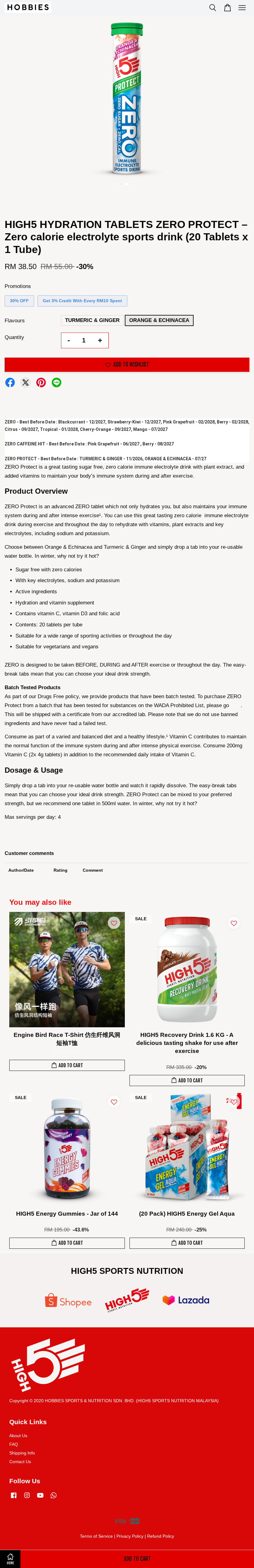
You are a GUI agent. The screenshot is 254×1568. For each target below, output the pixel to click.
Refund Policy (160, 1536)
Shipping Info (22, 1452)
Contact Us (20, 1461)
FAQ (13, 1444)
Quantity (14, 337)
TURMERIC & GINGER (92, 320)
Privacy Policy (129, 1536)
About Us (18, 1435)
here (235, 705)
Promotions (18, 286)
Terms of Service (96, 1536)
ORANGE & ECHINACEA (159, 320)
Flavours (15, 321)
